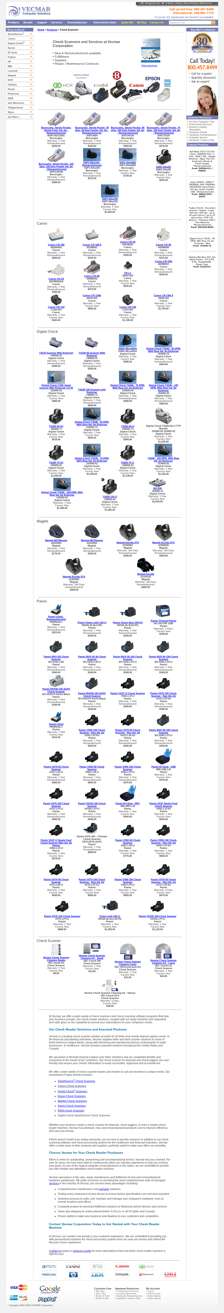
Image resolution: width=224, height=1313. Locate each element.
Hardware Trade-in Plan (201, 140)
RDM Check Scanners (71, 1110)
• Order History (153, 1298)
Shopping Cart (152, 3)
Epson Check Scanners (72, 1096)
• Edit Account (153, 1293)
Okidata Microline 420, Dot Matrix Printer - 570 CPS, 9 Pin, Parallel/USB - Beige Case (202, 262)
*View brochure (149, 65)
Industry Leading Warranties (198, 128)
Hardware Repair (198, 132)
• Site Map (99, 1291)
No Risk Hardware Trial (201, 121)
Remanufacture (77, 22)
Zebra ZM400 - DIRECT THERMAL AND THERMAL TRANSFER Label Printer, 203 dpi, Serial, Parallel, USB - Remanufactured (202, 189)
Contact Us (157, 22)
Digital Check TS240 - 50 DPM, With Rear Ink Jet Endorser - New (202, 242)
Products (13, 22)
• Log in (150, 1291)
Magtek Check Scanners (72, 1101)
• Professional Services (126, 1291)
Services (56, 22)
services (54, 1183)
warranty (104, 1189)
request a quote (82, 1250)
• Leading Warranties (125, 1293)
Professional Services (200, 124)
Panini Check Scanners (72, 1105)
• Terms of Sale (101, 1296)
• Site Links (99, 1293)
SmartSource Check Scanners (76, 1081)
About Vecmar (191, 3)
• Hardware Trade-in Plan (127, 1298)
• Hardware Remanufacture (128, 1296)
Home (179, 3)
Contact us (55, 1250)
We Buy (142, 22)
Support (42, 22)
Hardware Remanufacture (203, 135)
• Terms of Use (101, 1298)
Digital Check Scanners (72, 1091)
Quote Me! (127, 22)
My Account (206, 3)
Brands (28, 22)
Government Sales (105, 22)
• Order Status (153, 1296)
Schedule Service (198, 137)
